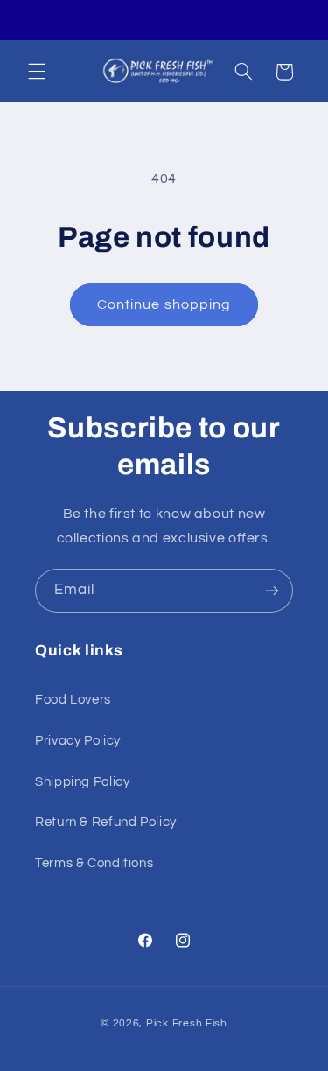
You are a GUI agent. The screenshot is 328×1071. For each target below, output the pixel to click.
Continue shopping (164, 305)
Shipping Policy (82, 781)
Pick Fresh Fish (186, 1023)
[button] (37, 72)
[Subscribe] (272, 590)
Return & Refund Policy (106, 822)
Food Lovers (73, 699)
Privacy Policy (78, 740)
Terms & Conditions (94, 863)
